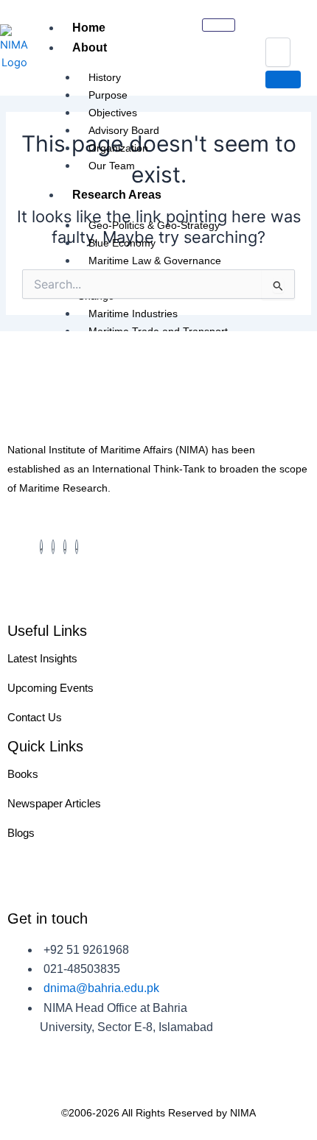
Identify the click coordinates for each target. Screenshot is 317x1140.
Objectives (112, 112)
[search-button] (283, 79)
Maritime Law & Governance (154, 260)
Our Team (111, 165)
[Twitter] (64, 546)
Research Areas (116, 194)
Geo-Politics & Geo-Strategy (154, 225)
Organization (118, 148)
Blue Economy (122, 243)
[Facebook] (41, 546)
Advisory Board (123, 130)
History (104, 77)
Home (88, 27)
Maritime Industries (133, 313)
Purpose (108, 95)
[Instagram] (53, 546)
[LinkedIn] (76, 546)
